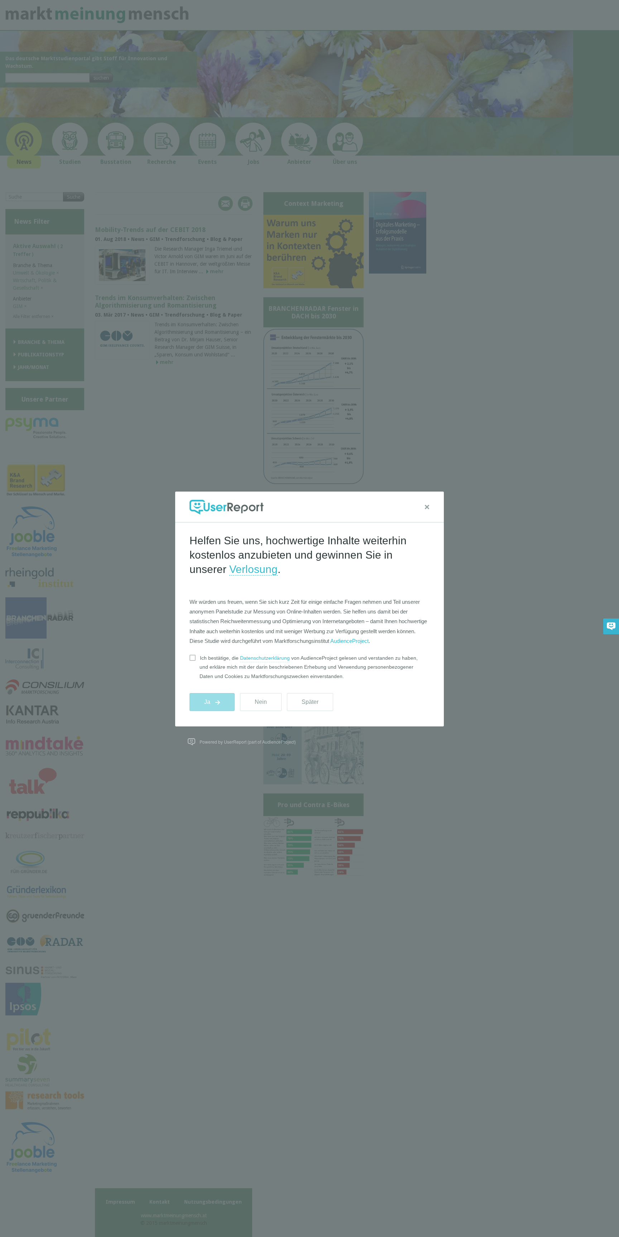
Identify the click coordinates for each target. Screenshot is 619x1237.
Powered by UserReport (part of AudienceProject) (248, 742)
